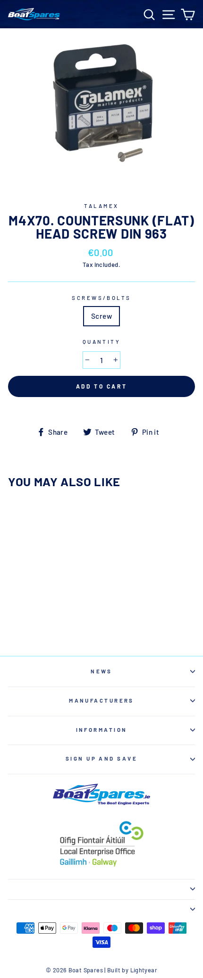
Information (101, 730)
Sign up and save (101, 758)
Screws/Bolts (101, 298)
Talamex (101, 206)
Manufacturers (101, 700)
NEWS (101, 671)
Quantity (102, 342)
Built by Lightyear (132, 970)
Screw (101, 316)
